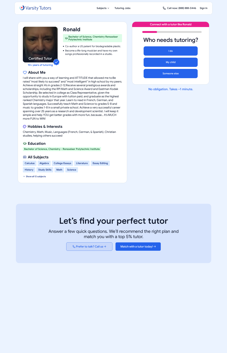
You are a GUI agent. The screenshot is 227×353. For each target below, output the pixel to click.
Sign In (203, 8)
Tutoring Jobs (122, 8)
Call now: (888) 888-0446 (181, 8)
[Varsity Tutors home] (35, 8)
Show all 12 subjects (36, 176)
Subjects (102, 8)
